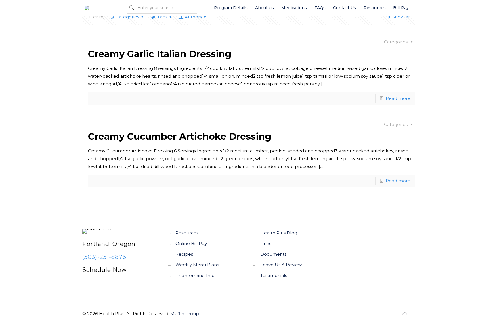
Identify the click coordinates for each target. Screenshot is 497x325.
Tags (162, 17)
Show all (401, 17)
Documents (273, 254)
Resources (186, 233)
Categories (127, 17)
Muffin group (184, 313)
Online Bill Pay (191, 243)
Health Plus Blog (278, 233)
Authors (193, 17)
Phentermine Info (195, 275)
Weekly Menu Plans (197, 264)
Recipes (184, 254)
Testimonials (273, 275)
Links (265, 243)
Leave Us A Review (281, 264)
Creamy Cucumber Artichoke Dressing (179, 136)
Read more (398, 98)
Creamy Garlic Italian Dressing (159, 54)
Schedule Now (104, 269)
